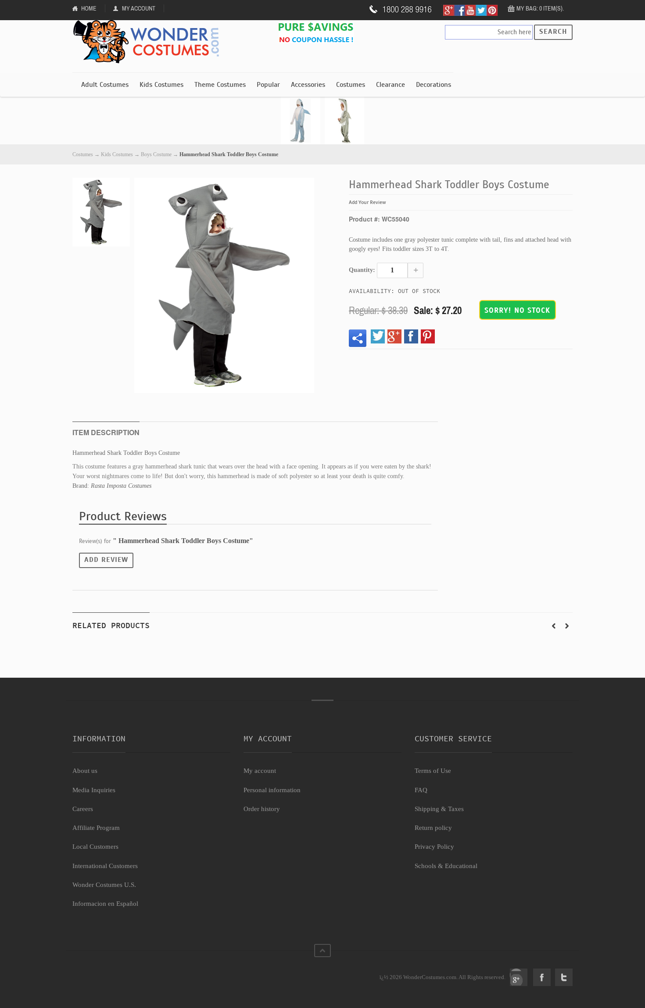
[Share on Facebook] (411, 336)
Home (89, 8)
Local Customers (95, 846)
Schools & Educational (446, 865)
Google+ (518, 977)
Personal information (272, 790)
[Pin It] (428, 336)
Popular (268, 84)
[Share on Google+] (394, 336)
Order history (262, 808)
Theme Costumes (220, 84)
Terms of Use (433, 770)
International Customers (105, 865)
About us (84, 770)
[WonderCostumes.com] (149, 42)
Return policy (433, 827)
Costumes (350, 84)
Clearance (390, 84)
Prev (553, 626)
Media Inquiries (93, 790)
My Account (138, 8)
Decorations (433, 84)
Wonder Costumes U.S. (104, 884)
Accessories (308, 84)
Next (567, 626)
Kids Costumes (161, 84)
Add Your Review (367, 202)
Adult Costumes (105, 84)
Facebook (542, 977)
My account (260, 770)
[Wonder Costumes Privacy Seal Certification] (108, 972)
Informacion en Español (105, 903)
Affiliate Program (96, 827)
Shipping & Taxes (439, 808)
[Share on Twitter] (378, 336)
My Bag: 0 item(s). (540, 8)
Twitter (564, 977)
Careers (82, 808)
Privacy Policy (434, 846)
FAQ (421, 790)
